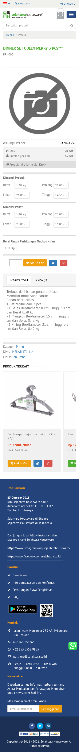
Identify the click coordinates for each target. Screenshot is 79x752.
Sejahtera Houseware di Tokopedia (29, 523)
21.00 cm (61, 185)
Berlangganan (50, 709)
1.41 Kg (10, 248)
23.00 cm (61, 214)
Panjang (47, 185)
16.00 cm (61, 224)
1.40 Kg (21, 214)
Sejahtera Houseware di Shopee (27, 518)
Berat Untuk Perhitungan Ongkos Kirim (29, 241)
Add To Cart (36, 263)
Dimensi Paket (13, 207)
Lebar (7, 195)
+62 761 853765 (24, 642)
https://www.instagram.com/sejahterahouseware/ (38, 548)
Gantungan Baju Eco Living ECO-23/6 (31, 436)
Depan (10, 35)
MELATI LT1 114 (22, 352)
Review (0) (41, 280)
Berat (6, 185)
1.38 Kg (21, 185)
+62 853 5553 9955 (26, 649)
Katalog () (24, 3)
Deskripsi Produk (18, 280)
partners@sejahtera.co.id (30, 656)
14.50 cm (61, 195)
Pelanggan (66, 4)
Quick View (32, 412)
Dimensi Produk (13, 178)
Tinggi (46, 195)
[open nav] (71, 14)
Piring (20, 347)
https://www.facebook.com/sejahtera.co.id (34, 556)
